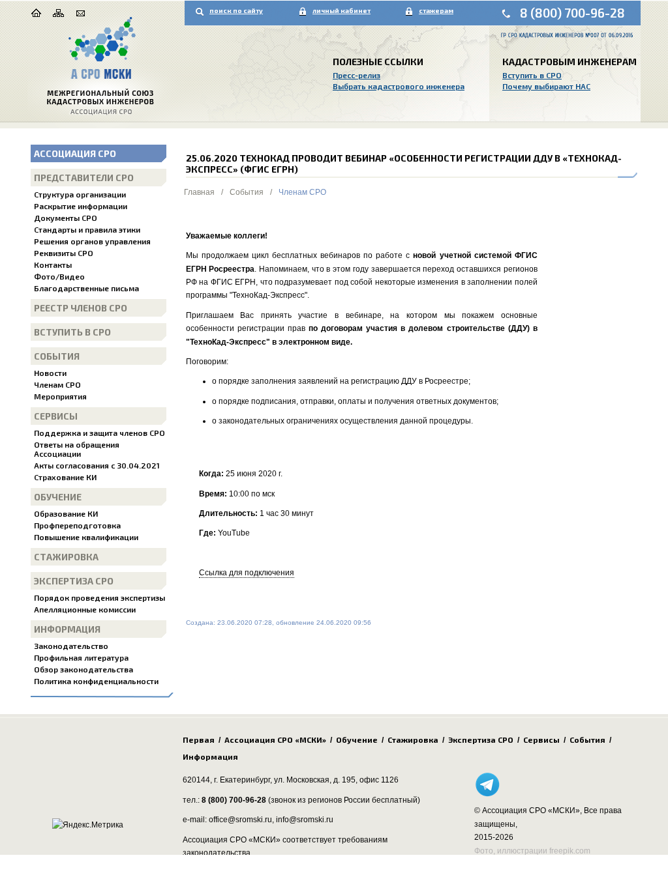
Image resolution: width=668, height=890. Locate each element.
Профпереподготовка (77, 525)
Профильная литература (81, 657)
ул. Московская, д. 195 (315, 779)
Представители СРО (84, 177)
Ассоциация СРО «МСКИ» (275, 739)
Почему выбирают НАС (546, 86)
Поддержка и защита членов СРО (99, 432)
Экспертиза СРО (74, 580)
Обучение (58, 496)
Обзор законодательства (83, 669)
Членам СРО (57, 384)
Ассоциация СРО (75, 153)
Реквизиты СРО (63, 252)
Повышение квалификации (86, 536)
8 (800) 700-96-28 (572, 12)
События (57, 356)
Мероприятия (60, 396)
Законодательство (71, 645)
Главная (199, 192)
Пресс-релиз (356, 74)
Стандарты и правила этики (87, 229)
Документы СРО (65, 217)
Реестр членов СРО (80, 307)
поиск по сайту (236, 10)
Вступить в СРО (532, 74)
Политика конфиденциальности (96, 680)
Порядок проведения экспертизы (99, 597)
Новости (50, 372)
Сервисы (56, 416)
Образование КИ (66, 513)
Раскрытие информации (80, 205)
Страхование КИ (65, 476)
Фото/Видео (59, 276)
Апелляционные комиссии (85, 609)
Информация (67, 629)
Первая (199, 739)
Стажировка (66, 556)
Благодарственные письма (86, 288)
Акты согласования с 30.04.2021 (97, 465)
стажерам (436, 10)
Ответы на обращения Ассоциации (76, 449)
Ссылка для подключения (246, 572)
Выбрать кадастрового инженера (398, 86)
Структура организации (80, 194)
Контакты (53, 264)
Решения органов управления (92, 241)
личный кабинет (341, 10)
